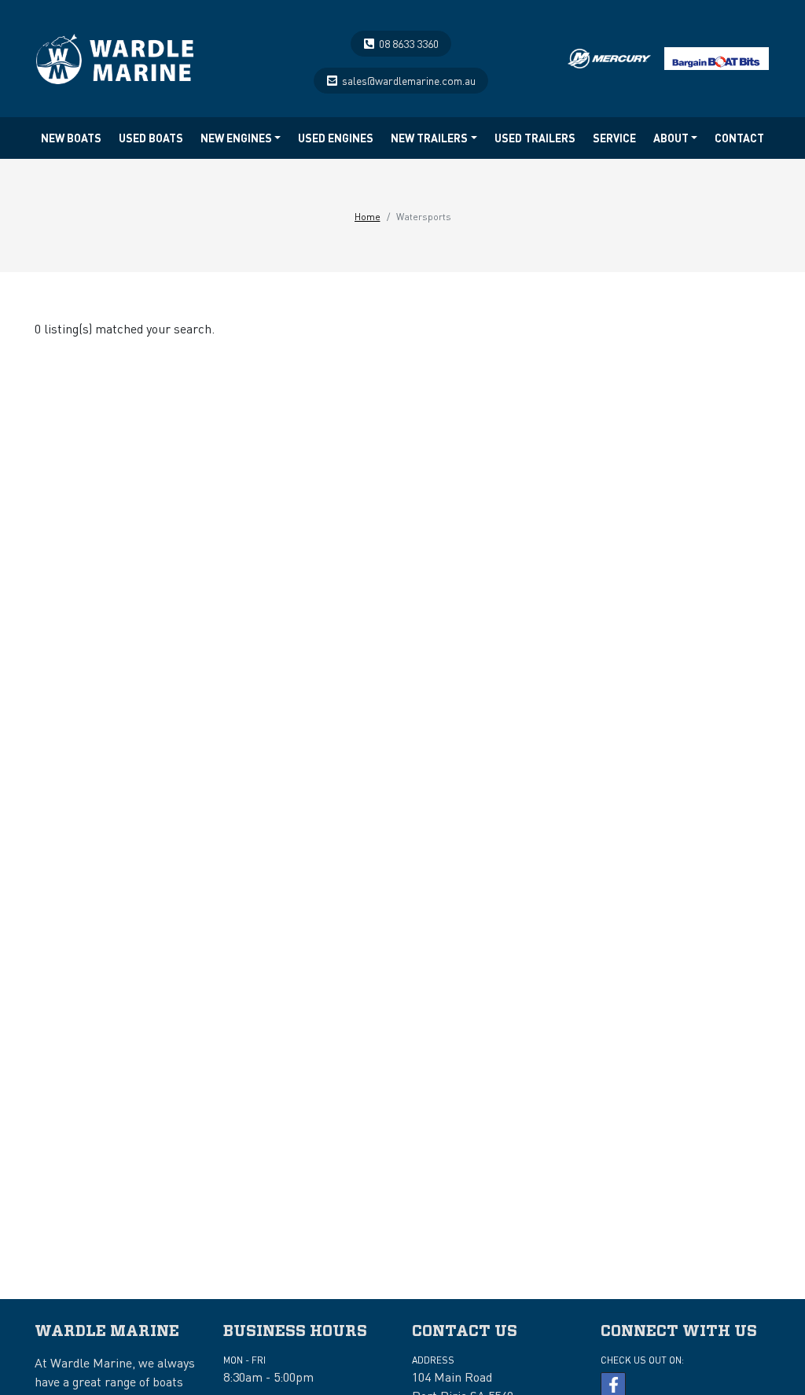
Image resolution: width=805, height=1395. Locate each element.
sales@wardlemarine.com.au (409, 80)
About (671, 138)
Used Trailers (534, 138)
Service (614, 138)
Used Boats (151, 138)
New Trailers (429, 138)
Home (367, 217)
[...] (114, 54)
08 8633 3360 (409, 43)
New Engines (236, 138)
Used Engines (335, 138)
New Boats (71, 138)
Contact (739, 138)
